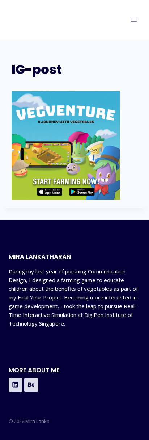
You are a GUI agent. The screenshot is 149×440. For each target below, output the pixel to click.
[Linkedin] (15, 385)
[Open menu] (133, 19)
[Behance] (31, 385)
